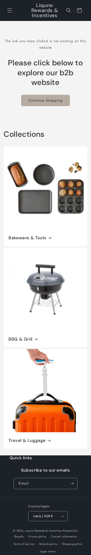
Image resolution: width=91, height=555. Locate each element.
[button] (9, 10)
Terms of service (24, 544)
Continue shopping (45, 100)
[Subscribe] (71, 483)
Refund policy (48, 544)
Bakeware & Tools (27, 238)
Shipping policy (72, 544)
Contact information (64, 536)
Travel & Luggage (27, 440)
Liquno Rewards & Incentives (43, 531)
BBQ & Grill (20, 339)
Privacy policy (37, 536)
